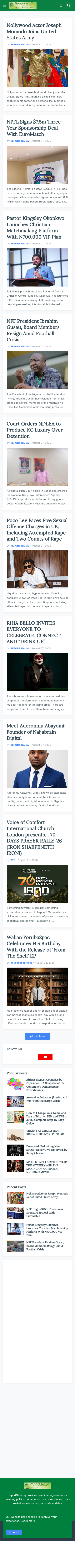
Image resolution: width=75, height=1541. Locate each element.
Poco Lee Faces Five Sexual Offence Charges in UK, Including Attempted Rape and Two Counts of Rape (37, 529)
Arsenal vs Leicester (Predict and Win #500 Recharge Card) (46, 1099)
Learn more (28, 1520)
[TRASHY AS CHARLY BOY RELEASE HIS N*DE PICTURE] (15, 1135)
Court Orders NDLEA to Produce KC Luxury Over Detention (35, 430)
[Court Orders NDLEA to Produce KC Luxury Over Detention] (37, 467)
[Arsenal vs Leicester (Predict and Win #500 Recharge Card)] (15, 1101)
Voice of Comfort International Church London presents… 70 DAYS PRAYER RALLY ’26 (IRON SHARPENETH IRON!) (34, 837)
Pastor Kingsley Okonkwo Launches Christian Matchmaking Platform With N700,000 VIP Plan (35, 227)
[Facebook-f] (14, 1057)
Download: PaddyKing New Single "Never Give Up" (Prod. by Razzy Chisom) (46, 1150)
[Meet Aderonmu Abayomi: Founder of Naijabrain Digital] (37, 769)
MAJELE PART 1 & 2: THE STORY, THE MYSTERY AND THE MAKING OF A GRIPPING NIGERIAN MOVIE (47, 1167)
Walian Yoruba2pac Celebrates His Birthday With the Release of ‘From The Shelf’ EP (36, 946)
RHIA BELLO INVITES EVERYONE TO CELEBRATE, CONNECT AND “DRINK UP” (34, 632)
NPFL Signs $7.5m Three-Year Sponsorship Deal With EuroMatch (35, 128)
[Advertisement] (35, 1321)
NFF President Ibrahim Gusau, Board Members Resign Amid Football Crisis (33, 330)
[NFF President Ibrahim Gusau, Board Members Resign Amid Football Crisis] (37, 370)
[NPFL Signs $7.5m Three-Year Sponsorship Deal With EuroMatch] (37, 165)
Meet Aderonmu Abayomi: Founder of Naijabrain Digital (36, 732)
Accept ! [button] (14, 1532)
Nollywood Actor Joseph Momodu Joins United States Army (34, 31)
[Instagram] (61, 1057)
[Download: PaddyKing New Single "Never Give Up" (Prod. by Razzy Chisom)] (15, 1150)
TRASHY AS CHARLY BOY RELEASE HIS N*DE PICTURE (45, 1132)
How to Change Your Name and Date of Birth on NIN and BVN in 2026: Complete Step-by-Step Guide (46, 1118)
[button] (4, 5)
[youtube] (45, 1057)
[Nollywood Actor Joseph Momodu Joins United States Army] (37, 68)
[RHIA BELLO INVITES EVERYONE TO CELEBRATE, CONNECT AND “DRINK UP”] (37, 672)
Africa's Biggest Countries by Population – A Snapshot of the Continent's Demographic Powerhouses (45, 1085)
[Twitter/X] (29, 1057)
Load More (39, 1036)
